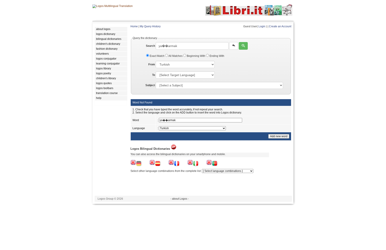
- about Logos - (179, 198)
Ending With (216, 56)
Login (261, 26)
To (153, 75)
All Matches (175, 56)
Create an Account (280, 26)
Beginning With (196, 56)
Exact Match (157, 56)
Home (134, 26)
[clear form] (233, 46)
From (151, 64)
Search (150, 45)
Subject (150, 85)
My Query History (150, 26)
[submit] (243, 46)
